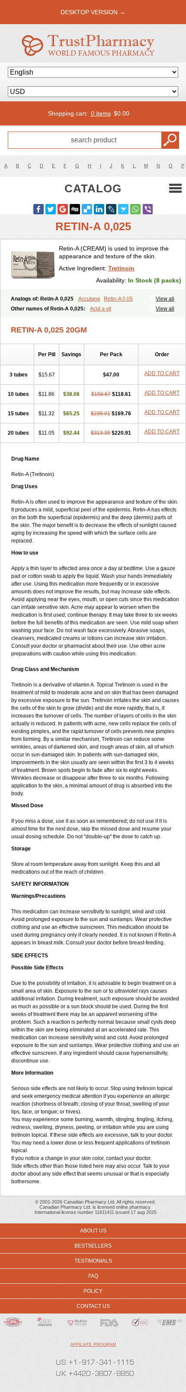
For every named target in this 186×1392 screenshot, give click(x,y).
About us (93, 1231)
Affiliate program (93, 1344)
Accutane (89, 299)
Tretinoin (121, 268)
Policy (93, 1291)
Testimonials (93, 1261)
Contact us (93, 1306)
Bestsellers (93, 1246)
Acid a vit (100, 309)
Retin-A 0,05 (118, 299)
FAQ (93, 1276)
